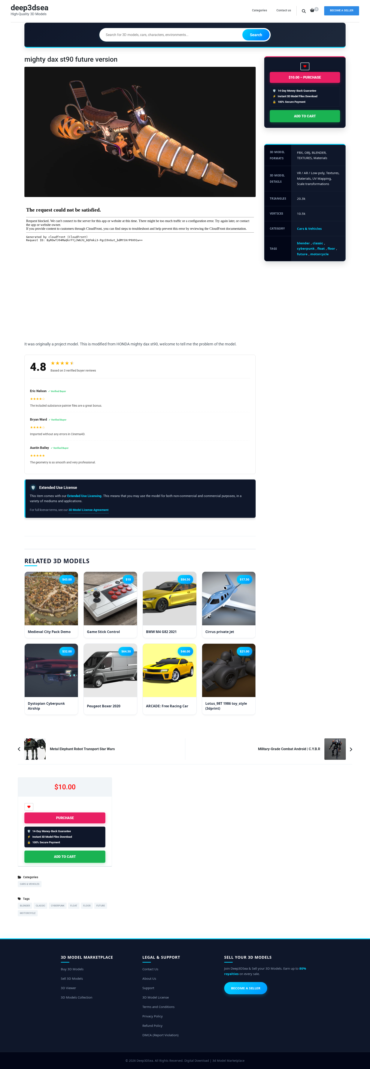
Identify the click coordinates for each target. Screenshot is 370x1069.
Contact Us (150, 969)
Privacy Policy (152, 1016)
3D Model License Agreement (89, 510)
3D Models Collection (76, 997)
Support (148, 988)
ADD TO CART (305, 116)
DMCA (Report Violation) (160, 1035)
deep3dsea (29, 7)
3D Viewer (68, 988)
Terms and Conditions (158, 1007)
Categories (259, 10)
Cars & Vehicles (309, 228)
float (321, 248)
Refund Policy (152, 1025)
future (302, 254)
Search (256, 35)
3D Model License (155, 997)
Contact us (283, 10)
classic (318, 243)
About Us (149, 978)
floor (331, 248)
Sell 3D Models (72, 978)
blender (303, 243)
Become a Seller (341, 10)
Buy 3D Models (72, 969)
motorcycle (319, 254)
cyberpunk (306, 248)
